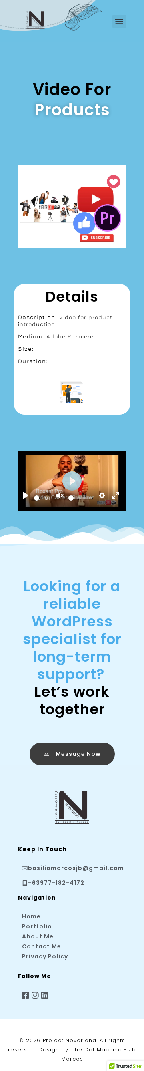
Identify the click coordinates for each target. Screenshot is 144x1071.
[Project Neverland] (42, 20)
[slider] (36, 498)
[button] (119, 21)
